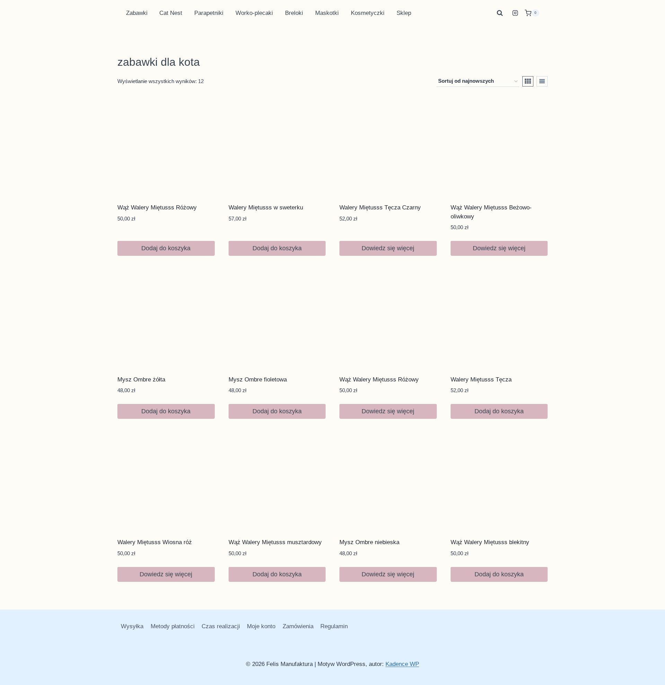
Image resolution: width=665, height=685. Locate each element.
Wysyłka (132, 626)
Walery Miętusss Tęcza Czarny (380, 207)
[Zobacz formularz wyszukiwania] (500, 13)
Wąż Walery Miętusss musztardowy (275, 542)
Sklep (404, 13)
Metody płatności (173, 626)
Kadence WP (402, 664)
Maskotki (327, 13)
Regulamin (334, 626)
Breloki (294, 13)
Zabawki (137, 13)
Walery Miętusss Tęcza (481, 379)
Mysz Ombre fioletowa (258, 379)
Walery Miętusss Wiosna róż (154, 542)
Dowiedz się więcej (388, 248)
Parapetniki (208, 13)
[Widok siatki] (527, 81)
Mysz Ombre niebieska (369, 542)
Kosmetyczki (367, 13)
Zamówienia (298, 626)
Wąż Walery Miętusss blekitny (490, 542)
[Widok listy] (542, 81)
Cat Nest (170, 13)
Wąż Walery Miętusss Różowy (157, 207)
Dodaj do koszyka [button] (165, 248)
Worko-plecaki (254, 13)
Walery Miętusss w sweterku (266, 207)
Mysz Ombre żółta (141, 379)
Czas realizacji (221, 626)
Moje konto (261, 626)
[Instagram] (515, 13)
